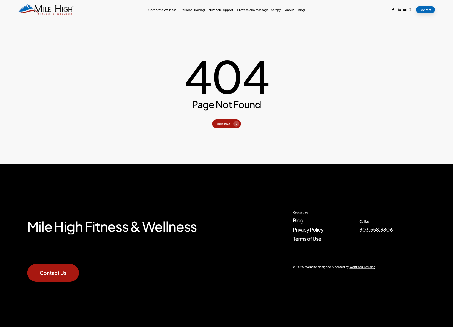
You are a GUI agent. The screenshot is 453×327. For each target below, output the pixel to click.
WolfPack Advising (362, 267)
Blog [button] (298, 220)
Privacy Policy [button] (308, 229)
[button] (53, 273)
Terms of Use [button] (307, 239)
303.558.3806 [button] (376, 229)
